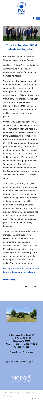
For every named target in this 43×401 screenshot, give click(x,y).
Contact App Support (29, 362)
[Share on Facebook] (7, 286)
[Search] (32, 19)
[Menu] (37, 19)
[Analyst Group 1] (21, 33)
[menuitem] (32, 19)
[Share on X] (17, 286)
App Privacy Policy (12, 362)
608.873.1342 (31, 344)
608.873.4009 (23, 347)
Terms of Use (28, 352)
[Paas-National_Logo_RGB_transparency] (21, 8)
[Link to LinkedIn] (35, 398)
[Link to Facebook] (32, 398)
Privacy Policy (15, 352)
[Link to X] (38, 398)
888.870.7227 (18, 344)
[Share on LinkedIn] (26, 286)
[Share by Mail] (35, 286)
